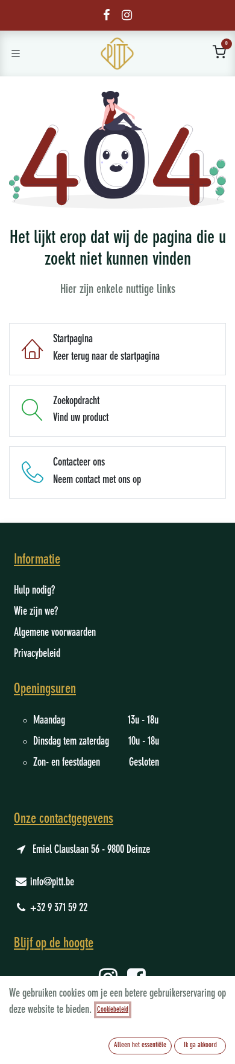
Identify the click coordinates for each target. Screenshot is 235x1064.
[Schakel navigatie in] (15, 54)
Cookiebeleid (112, 1009)
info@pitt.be (52, 882)
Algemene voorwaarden (55, 632)
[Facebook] (106, 15)
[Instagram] (126, 15)
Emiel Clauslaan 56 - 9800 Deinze (91, 849)
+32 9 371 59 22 (58, 908)
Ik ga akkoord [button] (200, 1045)
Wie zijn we (34, 611)
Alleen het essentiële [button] (140, 1045)
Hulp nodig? (34, 590)
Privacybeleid (37, 653)
